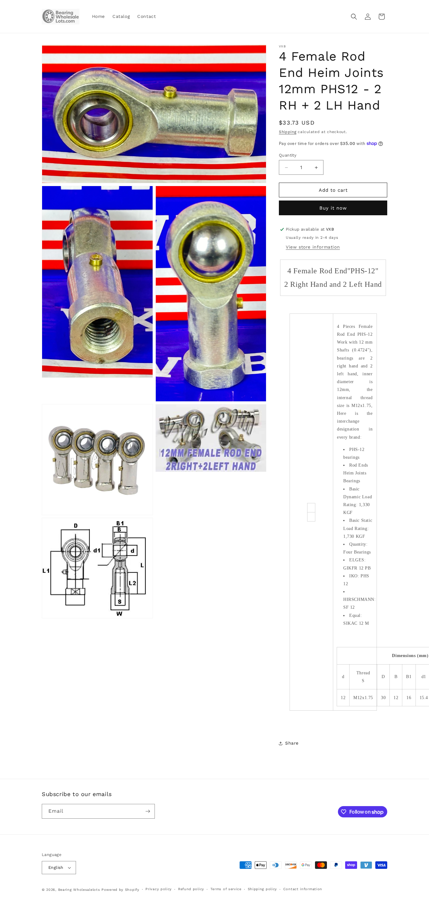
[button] (354, 17)
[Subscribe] (148, 811)
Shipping (287, 132)
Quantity (287, 155)
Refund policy (191, 889)
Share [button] (292, 743)
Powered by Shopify (120, 890)
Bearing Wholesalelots (79, 890)
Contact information (302, 889)
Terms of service (226, 889)
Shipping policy (262, 889)
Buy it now (333, 208)
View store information (313, 246)
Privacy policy (158, 889)
